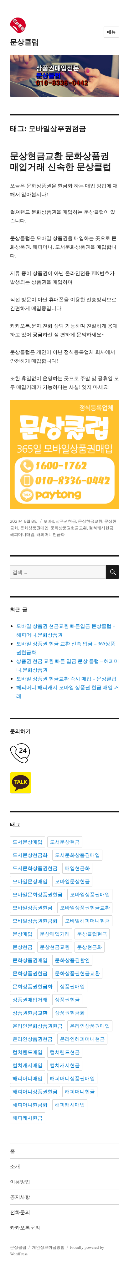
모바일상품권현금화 (35, 921)
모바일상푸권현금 (60, 521)
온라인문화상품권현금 (38, 1026)
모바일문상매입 (30, 881)
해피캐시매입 (70, 1105)
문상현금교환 (90, 521)
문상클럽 (24, 42)
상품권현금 (67, 1000)
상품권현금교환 (30, 1013)
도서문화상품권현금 (35, 868)
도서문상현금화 (30, 855)
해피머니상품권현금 (35, 1092)
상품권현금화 (70, 1013)
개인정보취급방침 (48, 1247)
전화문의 (20, 1212)
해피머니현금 (80, 1092)
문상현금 (23, 947)
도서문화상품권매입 (77, 855)
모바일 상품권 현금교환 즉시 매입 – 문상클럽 (66, 678)
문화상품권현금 (30, 973)
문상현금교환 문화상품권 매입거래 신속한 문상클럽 (60, 161)
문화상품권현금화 (33, 986)
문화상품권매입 (34, 527)
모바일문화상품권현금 (38, 894)
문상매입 (23, 934)
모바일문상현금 (72, 881)
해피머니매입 (22, 534)
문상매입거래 (55, 934)
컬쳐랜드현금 (65, 1052)
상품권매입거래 (30, 1000)
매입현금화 (77, 868)
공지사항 (20, 1197)
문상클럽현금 (92, 934)
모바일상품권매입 (90, 894)
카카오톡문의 (25, 1228)
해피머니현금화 (50, 534)
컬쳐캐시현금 (101, 527)
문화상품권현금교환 (68, 527)
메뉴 (111, 31)
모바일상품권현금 (33, 908)
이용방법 (20, 1182)
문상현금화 (89, 947)
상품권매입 (72, 986)
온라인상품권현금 (33, 1039)
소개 (15, 1166)
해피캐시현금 (28, 1118)
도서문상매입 (28, 842)
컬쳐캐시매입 (28, 1065)
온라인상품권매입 (90, 1026)
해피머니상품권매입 (72, 1078)
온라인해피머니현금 (82, 1039)
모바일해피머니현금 (87, 921)
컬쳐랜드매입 (28, 1052)
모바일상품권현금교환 (85, 908)
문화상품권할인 (72, 960)
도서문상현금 (65, 842)
